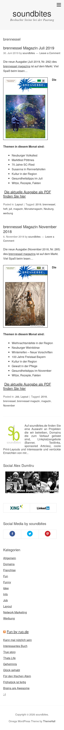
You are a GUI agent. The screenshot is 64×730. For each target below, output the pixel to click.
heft (5, 208)
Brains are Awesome (16, 688)
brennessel (49, 204)
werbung (8, 213)
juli (10, 208)
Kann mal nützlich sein (17, 640)
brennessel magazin (28, 401)
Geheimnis (10, 664)
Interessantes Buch (15, 646)
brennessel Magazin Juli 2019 (28, 47)
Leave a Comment (49, 53)
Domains (9, 564)
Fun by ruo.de (18, 631)
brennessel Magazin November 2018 (30, 229)
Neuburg (49, 208)
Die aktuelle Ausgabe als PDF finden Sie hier (27, 194)
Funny (7, 582)
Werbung (9, 618)
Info (5, 594)
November (9, 405)
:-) (4, 694)
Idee (6, 588)
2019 (38, 204)
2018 (44, 396)
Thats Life (9, 658)
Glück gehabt (11, 670)
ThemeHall (49, 721)
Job (17, 396)
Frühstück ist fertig (14, 682)
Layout (19, 204)
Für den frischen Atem (17, 676)
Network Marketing (15, 612)
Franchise (9, 570)
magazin (18, 208)
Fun (5, 576)
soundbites (32, 13)
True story (9, 652)
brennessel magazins (16, 66)
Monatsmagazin (33, 208)
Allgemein (9, 558)
